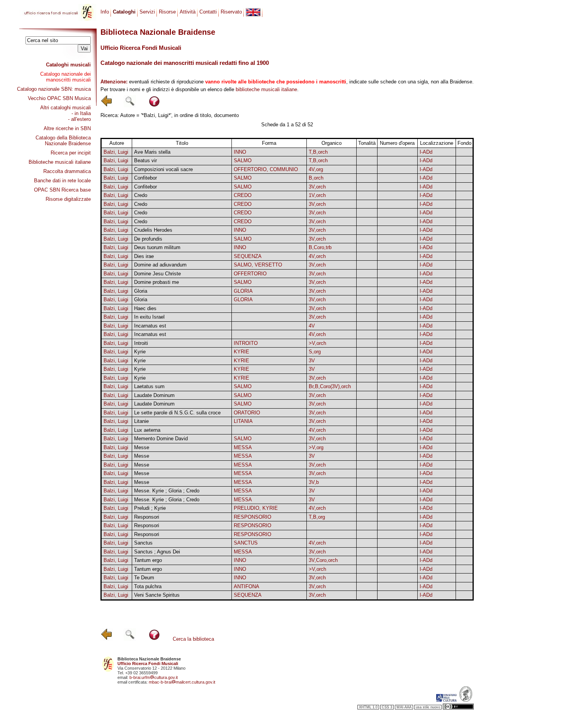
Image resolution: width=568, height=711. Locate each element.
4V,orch (317, 256)
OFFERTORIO (250, 274)
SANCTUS (246, 543)
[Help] (154, 106)
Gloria (140, 291)
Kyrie (140, 352)
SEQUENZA (248, 256)
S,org (315, 352)
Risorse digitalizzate (68, 199)
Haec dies (145, 308)
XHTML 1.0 (368, 707)
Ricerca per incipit (71, 153)
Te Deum (144, 577)
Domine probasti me (156, 282)
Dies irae (144, 256)
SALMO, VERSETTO (258, 265)
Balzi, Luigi (116, 152)
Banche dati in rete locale (62, 180)
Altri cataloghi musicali (65, 107)
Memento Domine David (161, 438)
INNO (240, 152)
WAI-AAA (404, 707)
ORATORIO (247, 413)
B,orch (316, 178)
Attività (188, 12)
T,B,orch (318, 152)
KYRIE (241, 352)
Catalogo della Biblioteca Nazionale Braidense (63, 140)
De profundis (148, 239)
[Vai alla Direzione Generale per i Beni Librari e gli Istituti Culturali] (446, 700)
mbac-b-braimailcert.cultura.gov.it (182, 682)
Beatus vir (145, 160)
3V (312, 360)
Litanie (141, 421)
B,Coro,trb (320, 247)
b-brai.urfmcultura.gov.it (153, 677)
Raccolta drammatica (67, 171)
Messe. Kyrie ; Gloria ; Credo (166, 491)
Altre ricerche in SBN (67, 128)
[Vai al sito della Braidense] (466, 700)
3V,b (314, 482)
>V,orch (317, 343)
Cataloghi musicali (68, 65)
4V (312, 326)
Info (104, 12)
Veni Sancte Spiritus (157, 595)
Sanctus (143, 543)
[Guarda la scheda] (367, 152)
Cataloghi (124, 12)
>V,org (316, 447)
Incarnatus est (150, 326)
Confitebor (145, 178)
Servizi (147, 12)
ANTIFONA (246, 586)
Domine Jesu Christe (157, 274)
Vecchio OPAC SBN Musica (59, 98)
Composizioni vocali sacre (163, 169)
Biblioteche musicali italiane (60, 162)
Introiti (141, 343)
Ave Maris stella (152, 152)
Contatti (208, 12)
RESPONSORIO (252, 517)
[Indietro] (106, 106)
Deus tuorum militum (157, 247)
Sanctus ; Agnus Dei (157, 552)
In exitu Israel (149, 317)
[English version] (253, 12)
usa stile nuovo (428, 707)
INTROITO (246, 343)
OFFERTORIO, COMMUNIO (266, 169)
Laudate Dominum (154, 395)
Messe (141, 447)
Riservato (231, 12)
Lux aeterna (147, 430)
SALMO (243, 160)
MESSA (243, 447)
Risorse (167, 12)
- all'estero (79, 119)
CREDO (243, 195)
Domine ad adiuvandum (160, 265)
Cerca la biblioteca (193, 639)
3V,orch (317, 187)
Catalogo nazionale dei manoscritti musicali (65, 77)
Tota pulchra (148, 586)
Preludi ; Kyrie (150, 508)
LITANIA (243, 421)
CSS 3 (387, 707)
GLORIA (243, 291)
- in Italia (81, 113)
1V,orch (317, 195)
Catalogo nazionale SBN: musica (54, 89)
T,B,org (317, 517)
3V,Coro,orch (323, 560)
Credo (140, 195)
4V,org (316, 169)
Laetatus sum (149, 386)
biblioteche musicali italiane (266, 89)
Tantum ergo (148, 560)
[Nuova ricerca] (130, 106)
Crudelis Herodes (153, 230)
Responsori (146, 517)
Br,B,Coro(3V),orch (330, 386)
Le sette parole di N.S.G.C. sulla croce (177, 413)
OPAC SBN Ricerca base (62, 190)
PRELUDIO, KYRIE (256, 508)
